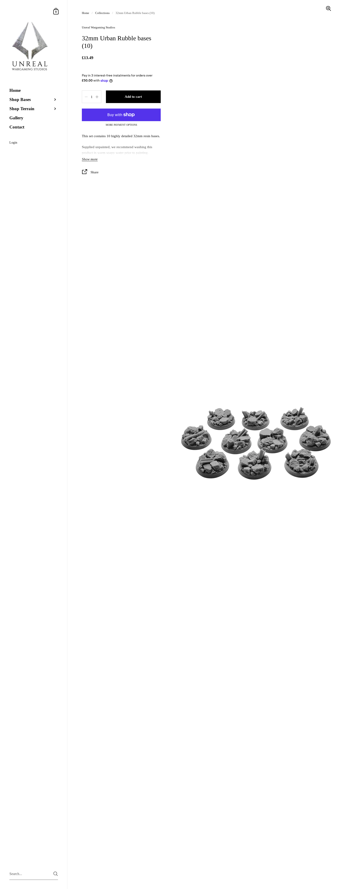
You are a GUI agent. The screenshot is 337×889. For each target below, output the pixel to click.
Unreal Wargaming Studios (98, 27)
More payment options (121, 125)
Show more (90, 159)
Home (85, 13)
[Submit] (55, 873)
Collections (102, 13)
